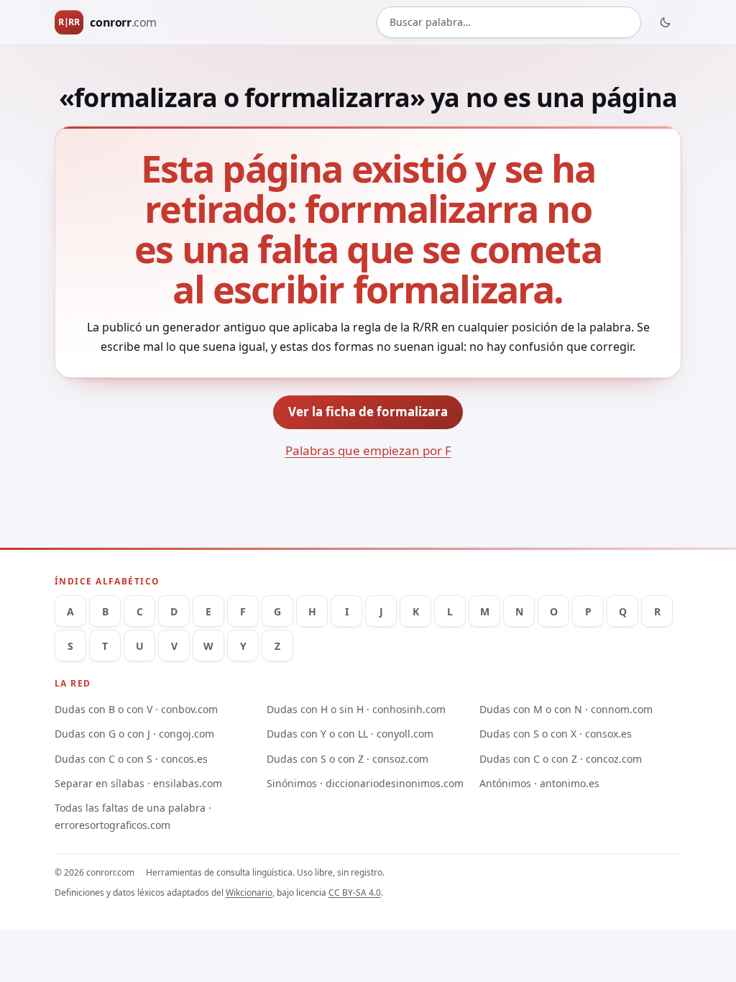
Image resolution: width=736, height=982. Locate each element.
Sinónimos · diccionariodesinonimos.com (365, 783)
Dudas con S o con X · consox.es (555, 733)
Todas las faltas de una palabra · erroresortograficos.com (133, 816)
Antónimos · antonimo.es (539, 783)
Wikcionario (249, 892)
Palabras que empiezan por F (368, 450)
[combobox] (509, 22)
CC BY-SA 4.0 (354, 892)
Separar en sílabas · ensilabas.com (138, 783)
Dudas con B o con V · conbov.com (136, 709)
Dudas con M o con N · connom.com (566, 709)
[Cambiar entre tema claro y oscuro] (665, 22)
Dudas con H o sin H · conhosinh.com (356, 709)
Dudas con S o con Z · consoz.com (347, 759)
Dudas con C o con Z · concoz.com (560, 759)
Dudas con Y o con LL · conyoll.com (350, 733)
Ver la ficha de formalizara (368, 411)
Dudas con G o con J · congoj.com (134, 733)
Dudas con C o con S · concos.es (131, 759)
